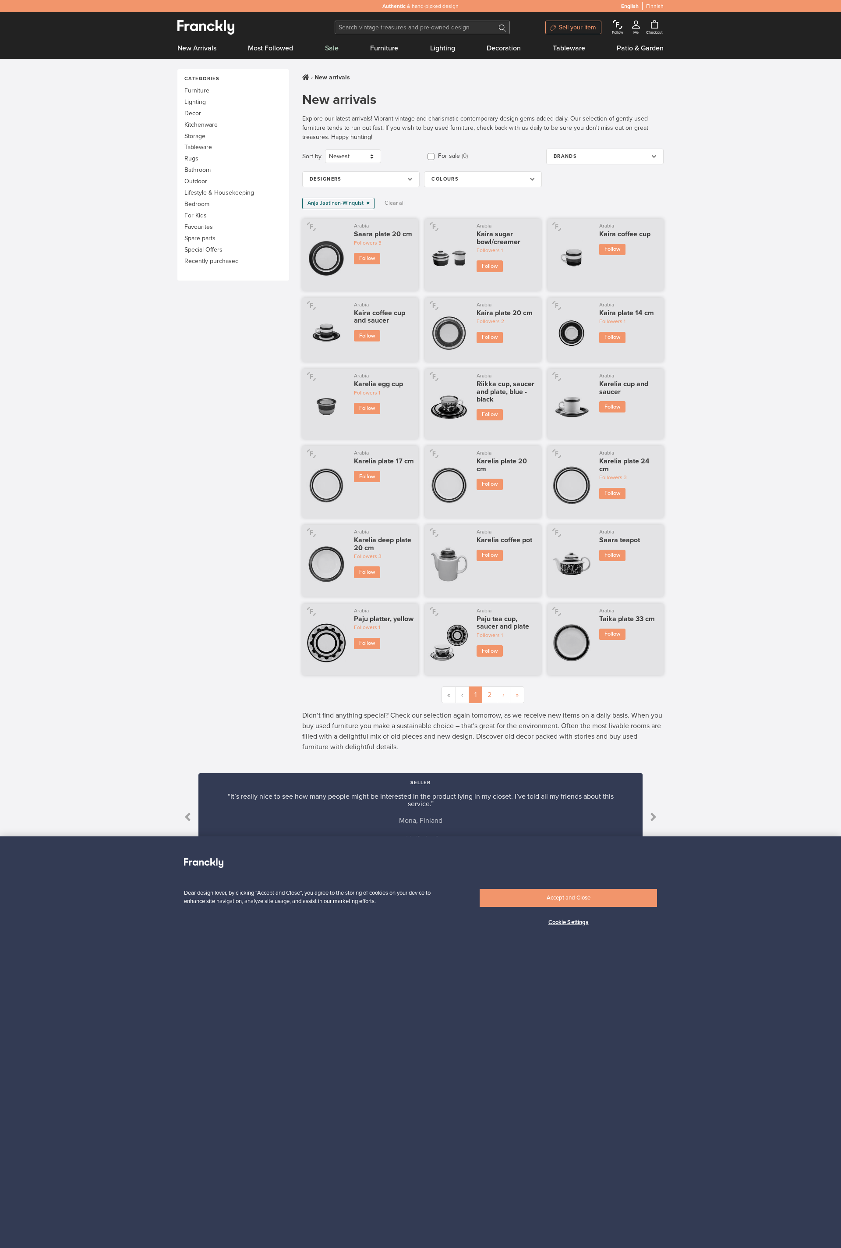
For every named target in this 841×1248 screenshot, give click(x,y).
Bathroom (197, 170)
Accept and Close (568, 897)
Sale (332, 48)
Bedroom (196, 204)
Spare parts (200, 238)
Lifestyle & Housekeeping (219, 192)
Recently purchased (211, 261)
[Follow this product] (311, 226)
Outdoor (195, 181)
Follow (367, 258)
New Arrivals (196, 48)
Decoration (504, 48)
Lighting (442, 48)
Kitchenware (201, 124)
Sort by (312, 156)
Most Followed (270, 48)
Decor (192, 113)
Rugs (191, 158)
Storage (194, 136)
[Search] (502, 27)
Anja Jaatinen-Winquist (336, 202)
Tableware (569, 48)
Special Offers (203, 249)
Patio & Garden (640, 48)
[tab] (605, 156)
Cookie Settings (568, 922)
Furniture (384, 48)
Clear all (395, 202)
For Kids (195, 215)
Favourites (198, 227)
